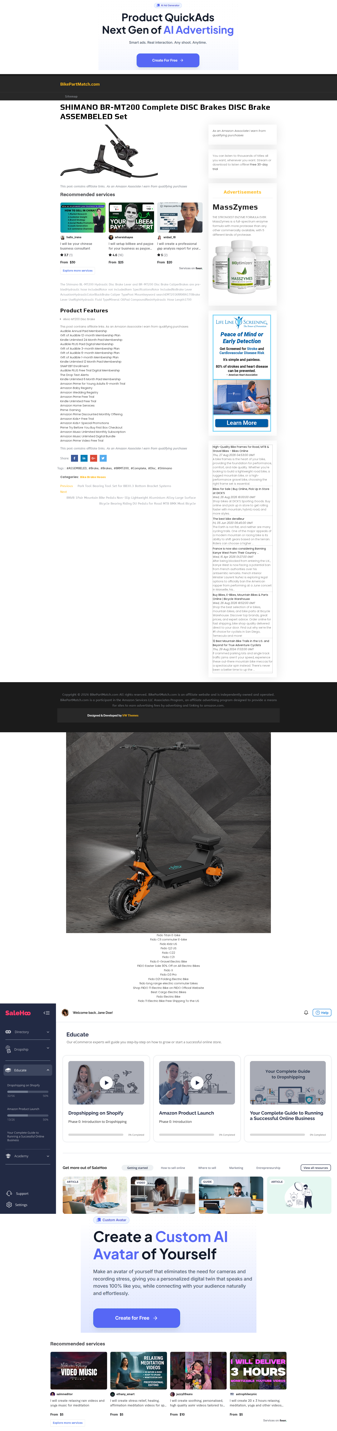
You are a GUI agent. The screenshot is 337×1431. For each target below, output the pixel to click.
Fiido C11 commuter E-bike (168, 939)
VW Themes (130, 715)
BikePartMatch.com (80, 84)
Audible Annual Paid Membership (83, 331)
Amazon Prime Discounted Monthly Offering (91, 414)
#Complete (138, 468)
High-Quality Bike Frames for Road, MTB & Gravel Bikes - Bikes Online (241, 449)
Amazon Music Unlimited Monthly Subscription (93, 432)
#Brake (93, 468)
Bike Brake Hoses (93, 477)
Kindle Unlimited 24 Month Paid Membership (91, 340)
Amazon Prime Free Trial (77, 397)
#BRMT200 (121, 468)
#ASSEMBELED (77, 468)
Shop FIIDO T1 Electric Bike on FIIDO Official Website (168, 988)
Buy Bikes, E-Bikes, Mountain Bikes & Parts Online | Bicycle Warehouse (240, 597)
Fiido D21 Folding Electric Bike (168, 979)
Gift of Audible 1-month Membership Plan (89, 357)
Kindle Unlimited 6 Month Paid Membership (90, 379)
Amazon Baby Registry (76, 388)
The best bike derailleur (228, 519)
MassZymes (235, 206)
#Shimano (165, 468)
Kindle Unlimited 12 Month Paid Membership (90, 362)
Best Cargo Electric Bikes (168, 992)
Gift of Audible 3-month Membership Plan (90, 348)
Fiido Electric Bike (168, 996)
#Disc (152, 468)
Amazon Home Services (77, 405)
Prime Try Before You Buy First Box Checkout (91, 427)
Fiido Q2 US (168, 948)
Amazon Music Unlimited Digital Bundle (87, 436)
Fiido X (168, 970)
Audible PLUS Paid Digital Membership (87, 344)
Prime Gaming (70, 410)
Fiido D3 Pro (168, 974)
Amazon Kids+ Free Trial (77, 419)
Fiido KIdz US (168, 944)
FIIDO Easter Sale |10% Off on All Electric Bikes (168, 966)
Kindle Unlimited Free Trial (78, 401)
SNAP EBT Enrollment (74, 366)
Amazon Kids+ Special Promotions (84, 423)
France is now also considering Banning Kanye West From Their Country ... (239, 551)
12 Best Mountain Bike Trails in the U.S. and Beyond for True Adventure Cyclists (241, 643)
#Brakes (106, 468)
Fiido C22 (168, 953)
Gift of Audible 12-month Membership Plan (90, 335)
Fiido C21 (168, 957)
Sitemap (71, 96)
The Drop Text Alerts (74, 375)
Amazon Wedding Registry (79, 392)
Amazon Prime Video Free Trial (81, 440)
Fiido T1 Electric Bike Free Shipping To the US (168, 1001)
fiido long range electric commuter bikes (168, 983)
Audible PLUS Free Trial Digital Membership (90, 370)
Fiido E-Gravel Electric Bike (168, 961)
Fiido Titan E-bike (168, 935)
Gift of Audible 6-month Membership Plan (90, 353)
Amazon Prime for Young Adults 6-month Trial (92, 384)
